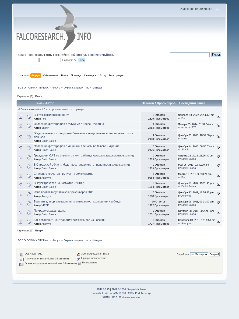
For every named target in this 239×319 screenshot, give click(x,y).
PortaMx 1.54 (99, 293)
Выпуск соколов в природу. (51, 115)
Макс (184, 138)
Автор (49, 103)
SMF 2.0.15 (102, 289)
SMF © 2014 (119, 289)
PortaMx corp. (143, 293)
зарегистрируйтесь (101, 55)
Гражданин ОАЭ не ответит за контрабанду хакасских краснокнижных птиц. (84, 155)
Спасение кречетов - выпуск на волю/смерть (63, 173)
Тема (38, 103)
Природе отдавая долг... (50, 210)
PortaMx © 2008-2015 (121, 293)
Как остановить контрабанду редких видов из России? (69, 220)
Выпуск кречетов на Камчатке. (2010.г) (59, 183)
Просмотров (166, 103)
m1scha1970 (188, 127)
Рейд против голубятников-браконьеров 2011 (64, 192)
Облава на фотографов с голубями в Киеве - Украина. (69, 124)
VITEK (45, 205)
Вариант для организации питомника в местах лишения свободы (77, 201)
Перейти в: (183, 254)
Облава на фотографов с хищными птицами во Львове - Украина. (77, 146)
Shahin (45, 127)
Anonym (46, 177)
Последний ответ (192, 103)
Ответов (148, 103)
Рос (44, 118)
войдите (76, 55)
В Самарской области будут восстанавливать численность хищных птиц (82, 164)
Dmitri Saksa (49, 140)
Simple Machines (136, 289)
